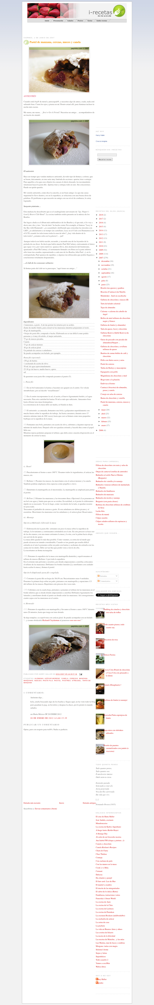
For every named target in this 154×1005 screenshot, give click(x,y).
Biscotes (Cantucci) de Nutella (113, 291)
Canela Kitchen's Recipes (106, 847)
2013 (101, 234)
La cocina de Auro (103, 901)
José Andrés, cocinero (104, 820)
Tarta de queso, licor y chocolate (114, 329)
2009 (101, 249)
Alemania (39, 678)
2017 (101, 218)
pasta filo (48, 680)
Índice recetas (102, 20)
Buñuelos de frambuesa (105, 491)
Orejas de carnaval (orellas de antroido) (112, 471)
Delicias (99, 874)
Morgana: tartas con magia (106, 946)
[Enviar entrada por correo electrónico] (80, 674)
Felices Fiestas (109, 654)
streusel (76, 680)
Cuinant (99, 871)
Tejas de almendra (108, 307)
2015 (101, 226)
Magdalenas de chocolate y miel (114, 375)
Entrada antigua (89, 803)
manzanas (28, 680)
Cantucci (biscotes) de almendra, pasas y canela (114, 389)
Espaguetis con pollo (109, 371)
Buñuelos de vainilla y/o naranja (109, 481)
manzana (83, 678)
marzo (104, 417)
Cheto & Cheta (102, 850)
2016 (101, 222)
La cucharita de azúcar (105, 918)
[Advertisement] (59, 29)
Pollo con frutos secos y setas (112, 360)
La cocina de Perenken (105, 912)
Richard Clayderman (51, 620)
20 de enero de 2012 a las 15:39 (48, 718)
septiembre (106, 272)
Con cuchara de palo (104, 861)
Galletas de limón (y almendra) (113, 325)
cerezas (74, 678)
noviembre (106, 265)
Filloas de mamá (102, 514)
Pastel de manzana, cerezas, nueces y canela (55, 42)
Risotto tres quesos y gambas (112, 288)
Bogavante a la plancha (110, 379)
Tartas (89, 20)
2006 (101, 430)
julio (103, 280)
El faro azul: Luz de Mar (106, 881)
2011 (101, 242)
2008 (101, 253)
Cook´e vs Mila (102, 867)
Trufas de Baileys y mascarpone (113, 367)
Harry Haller (100, 135)
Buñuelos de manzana (105, 494)
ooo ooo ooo (75, 620)
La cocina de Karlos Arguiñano (108, 826)
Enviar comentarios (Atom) (46, 808)
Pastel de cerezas (107, 364)
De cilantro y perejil (104, 877)
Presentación (58, 20)
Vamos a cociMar (103, 963)
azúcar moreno (52, 678)
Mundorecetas (101, 823)
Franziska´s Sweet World (106, 898)
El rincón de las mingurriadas (108, 888)
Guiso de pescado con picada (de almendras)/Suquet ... (114, 341)
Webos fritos (101, 966)
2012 (101, 238)
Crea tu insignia (101, 141)
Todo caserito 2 (102, 959)
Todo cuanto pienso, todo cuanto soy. (114, 626)
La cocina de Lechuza (105, 908)
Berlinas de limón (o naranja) (115, 700)
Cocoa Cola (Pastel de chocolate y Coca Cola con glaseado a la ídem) (117, 672)
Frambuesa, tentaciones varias (108, 895)
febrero (104, 421)
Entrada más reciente (32, 803)
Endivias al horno (108, 383)
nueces (38, 680)
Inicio (61, 803)
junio (103, 284)
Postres (80, 20)
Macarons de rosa (111, 639)
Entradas (103, 576)
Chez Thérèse (101, 854)
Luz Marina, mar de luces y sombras (110, 942)
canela (64, 678)
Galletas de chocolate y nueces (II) (114, 299)
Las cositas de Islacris (104, 932)
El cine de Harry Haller (105, 816)
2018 (101, 214)
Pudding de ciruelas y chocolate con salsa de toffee (117, 611)
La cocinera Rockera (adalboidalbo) (110, 915)
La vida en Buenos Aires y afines (109, 929)
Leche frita (100, 511)
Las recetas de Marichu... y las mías (110, 939)
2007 (101, 257)
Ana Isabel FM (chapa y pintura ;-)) (110, 840)
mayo (103, 409)
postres (66, 680)
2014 (101, 230)
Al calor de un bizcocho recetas (108, 837)
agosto (104, 276)
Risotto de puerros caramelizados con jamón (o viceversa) (116, 748)
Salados (70, 20)
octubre (104, 269)
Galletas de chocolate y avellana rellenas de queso (114, 348)
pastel (57, 680)
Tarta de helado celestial (110, 303)
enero (103, 425)
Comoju (99, 857)
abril (103, 413)
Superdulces (101, 956)
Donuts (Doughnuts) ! (112, 684)
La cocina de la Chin (104, 905)
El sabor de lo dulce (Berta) (107, 891)
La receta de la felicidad (105, 936)
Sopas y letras (101, 953)
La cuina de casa (102, 922)
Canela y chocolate (103, 843)
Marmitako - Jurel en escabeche (113, 295)
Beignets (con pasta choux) (107, 501)
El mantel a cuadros (104, 884)
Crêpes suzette (102, 517)
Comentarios (104, 581)
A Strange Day (102, 833)
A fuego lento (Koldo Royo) (107, 830)
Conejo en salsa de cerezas (111, 394)
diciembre (105, 261)
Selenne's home (102, 949)
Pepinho (100, 982)
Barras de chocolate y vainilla (113, 398)
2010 (101, 246)
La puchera (100, 925)
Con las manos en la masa (106, 864)
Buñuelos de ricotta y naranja (108, 498)
